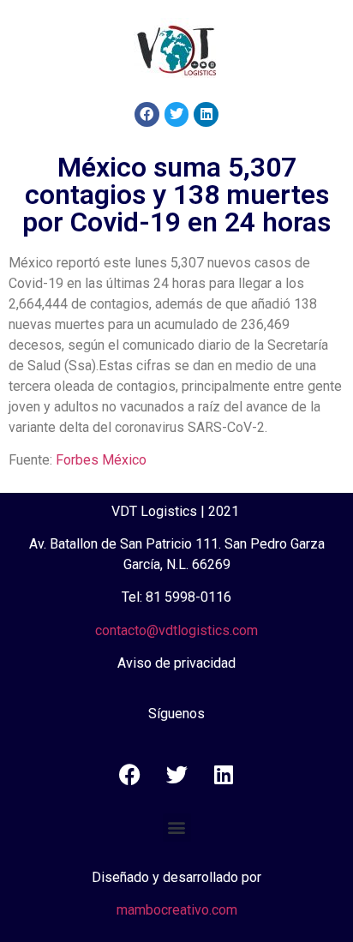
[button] (177, 827)
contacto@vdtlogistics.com (176, 630)
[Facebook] (147, 114)
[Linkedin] (206, 114)
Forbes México (101, 460)
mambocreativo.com (177, 910)
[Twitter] (177, 114)
